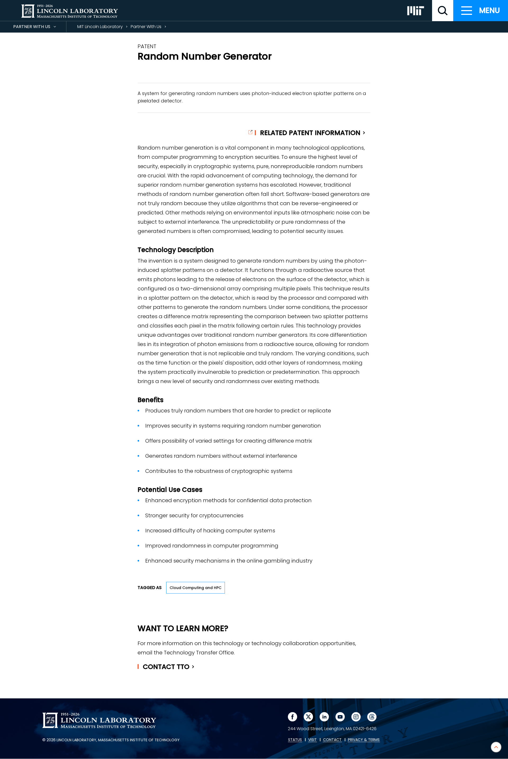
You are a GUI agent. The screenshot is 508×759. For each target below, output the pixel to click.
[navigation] (480, 10)
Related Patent (310, 132)
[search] (442, 10)
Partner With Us (39, 28)
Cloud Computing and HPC (195, 587)
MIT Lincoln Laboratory (100, 27)
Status (295, 740)
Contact (166, 666)
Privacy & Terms (364, 740)
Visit (312, 740)
